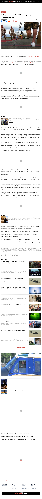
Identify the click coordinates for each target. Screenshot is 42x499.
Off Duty (37, 1)
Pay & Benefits (19, 1)
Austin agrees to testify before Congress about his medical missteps (14, 321)
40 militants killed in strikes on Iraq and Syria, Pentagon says (13, 261)
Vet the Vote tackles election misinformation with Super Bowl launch (14, 269)
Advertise (23, 485)
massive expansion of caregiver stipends (26, 54)
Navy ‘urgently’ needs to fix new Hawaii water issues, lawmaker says (14, 287)
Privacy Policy (4, 485)
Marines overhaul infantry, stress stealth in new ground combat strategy (15, 433)
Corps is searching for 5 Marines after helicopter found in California (14, 313)
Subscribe (13, 485)
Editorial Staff (24, 489)
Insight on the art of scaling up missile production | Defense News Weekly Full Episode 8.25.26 (21, 390)
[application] (21, 364)
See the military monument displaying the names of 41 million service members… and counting (22, 384)
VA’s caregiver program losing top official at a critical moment (20, 118)
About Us (32, 485)
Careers (32, 486)
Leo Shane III (4, 19)
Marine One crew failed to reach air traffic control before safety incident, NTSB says (17, 436)
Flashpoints (25, 1)
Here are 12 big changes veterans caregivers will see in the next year (21, 217)
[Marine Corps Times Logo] (12, 1)
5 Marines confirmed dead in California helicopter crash (12, 278)
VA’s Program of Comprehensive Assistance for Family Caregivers (24, 62)
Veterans (3, 12)
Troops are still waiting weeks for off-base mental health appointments (12, 296)
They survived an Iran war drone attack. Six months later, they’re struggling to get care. (18, 439)
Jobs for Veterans (34, 488)
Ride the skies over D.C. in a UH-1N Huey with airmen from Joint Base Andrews (14, 377)
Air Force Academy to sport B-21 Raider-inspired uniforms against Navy (18, 379)
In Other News (4, 259)
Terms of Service (5, 486)
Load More (21, 347)
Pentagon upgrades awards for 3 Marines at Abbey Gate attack (13, 430)
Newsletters (14, 486)
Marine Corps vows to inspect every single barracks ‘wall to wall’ (13, 339)
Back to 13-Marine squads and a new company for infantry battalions (14, 442)
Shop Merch (14, 489)
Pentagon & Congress (31, 1)
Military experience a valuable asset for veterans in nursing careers (14, 304)
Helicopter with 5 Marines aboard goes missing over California (13, 330)
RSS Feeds (14, 488)
